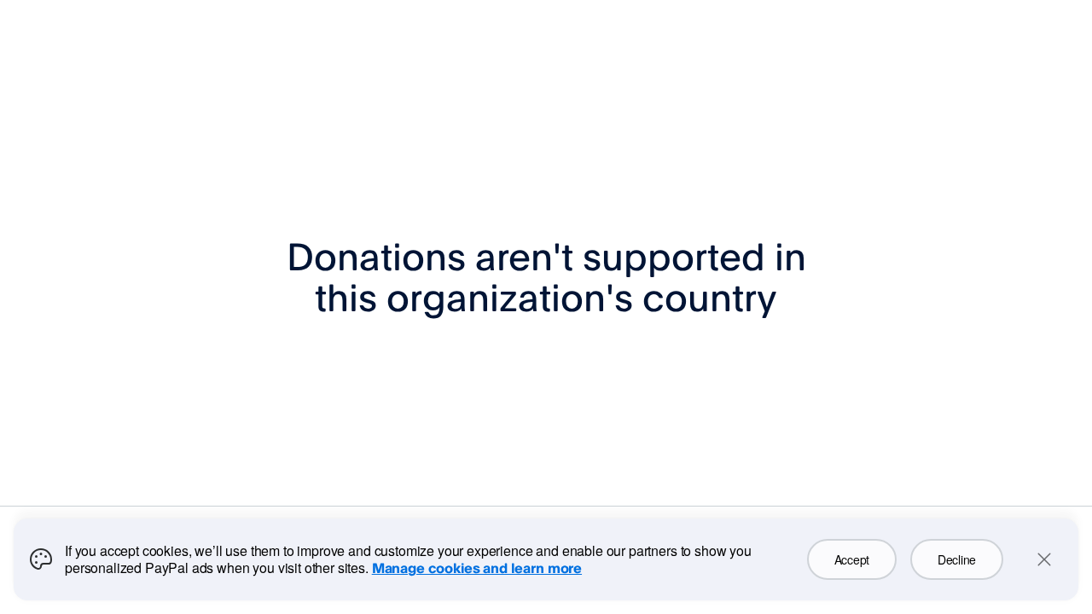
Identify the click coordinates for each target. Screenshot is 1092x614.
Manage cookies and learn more (477, 567)
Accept (851, 559)
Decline (957, 559)
